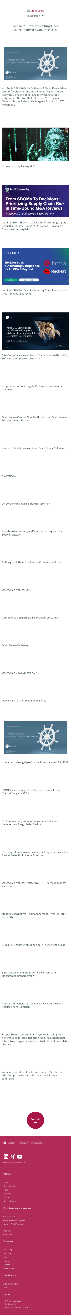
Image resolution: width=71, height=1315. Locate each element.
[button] (63, 11)
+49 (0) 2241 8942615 (12, 1301)
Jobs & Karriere (9, 1275)
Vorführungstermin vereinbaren (16, 1307)
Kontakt (7, 1294)
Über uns (7, 1173)
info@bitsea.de (9, 1304)
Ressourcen (8, 1241)
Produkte (7, 1230)
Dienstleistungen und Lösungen (17, 1208)
